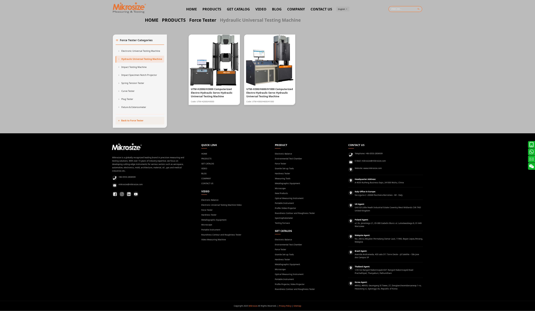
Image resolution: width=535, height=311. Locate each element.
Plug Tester (127, 99)
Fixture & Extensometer (133, 107)
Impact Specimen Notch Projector (139, 75)
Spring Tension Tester (132, 83)
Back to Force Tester (132, 120)
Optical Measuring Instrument (289, 198)
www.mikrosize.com (372, 168)
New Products (281, 193)
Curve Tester (128, 91)
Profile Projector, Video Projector (290, 284)
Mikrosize (253, 305)
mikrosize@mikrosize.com (131, 184)
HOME (191, 9)
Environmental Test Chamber (288, 158)
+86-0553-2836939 (127, 177)
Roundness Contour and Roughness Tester (221, 234)
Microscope (206, 224)
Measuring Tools (282, 178)
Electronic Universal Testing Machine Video (221, 205)
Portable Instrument (210, 229)
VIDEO (260, 9)
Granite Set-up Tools (284, 168)
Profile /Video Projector (285, 208)
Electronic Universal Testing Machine (140, 50)
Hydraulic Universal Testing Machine (141, 59)
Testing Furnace (282, 223)
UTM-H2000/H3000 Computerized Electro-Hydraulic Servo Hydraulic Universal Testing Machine (211, 92)
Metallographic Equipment (213, 219)
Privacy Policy (285, 305)
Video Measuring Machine (213, 239)
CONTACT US (321, 9)
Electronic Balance (209, 200)
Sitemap (297, 305)
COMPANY (296, 9)
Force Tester (202, 20)
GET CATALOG (238, 9)
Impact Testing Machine (134, 67)
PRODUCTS (211, 9)
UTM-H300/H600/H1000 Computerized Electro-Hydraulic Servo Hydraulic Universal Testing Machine (269, 92)
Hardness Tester (209, 214)
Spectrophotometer (284, 218)
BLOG (277, 9)
